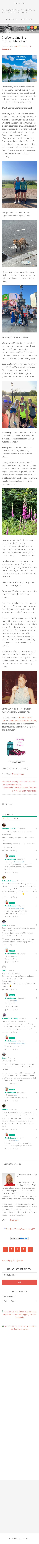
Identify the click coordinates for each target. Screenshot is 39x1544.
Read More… (15, 1220)
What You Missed (9, 1296)
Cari (4, 971)
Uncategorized (18, 774)
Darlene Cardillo (9, 828)
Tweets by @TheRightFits (12, 1261)
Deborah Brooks (9, 881)
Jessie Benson (10, 859)
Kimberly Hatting (10, 1018)
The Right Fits (19, 29)
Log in (27, 1538)
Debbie (5, 1109)
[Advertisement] (10, 1368)
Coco (4, 925)
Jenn (4, 1058)
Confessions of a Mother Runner (23, 720)
